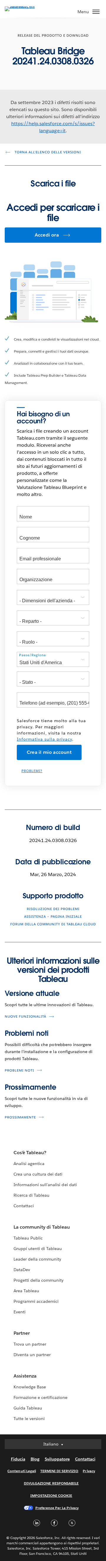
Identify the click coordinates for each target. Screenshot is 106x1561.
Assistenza (25, 1376)
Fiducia (18, 1459)
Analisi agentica (29, 1163)
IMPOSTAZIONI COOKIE (51, 1495)
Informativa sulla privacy (44, 739)
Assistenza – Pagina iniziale (53, 916)
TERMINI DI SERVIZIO (59, 1470)
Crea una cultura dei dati (38, 1174)
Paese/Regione (32, 655)
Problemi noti (27, 1033)
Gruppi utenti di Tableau (38, 1248)
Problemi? (31, 771)
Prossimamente (30, 1087)
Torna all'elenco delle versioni (47, 152)
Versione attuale (32, 993)
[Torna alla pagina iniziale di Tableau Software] (25, 6)
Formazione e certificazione (41, 1397)
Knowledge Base (30, 1387)
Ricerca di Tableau (31, 1195)
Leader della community (37, 1259)
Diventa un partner (32, 1354)
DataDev (22, 1269)
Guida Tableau (28, 1408)
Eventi (20, 1312)
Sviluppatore (57, 1459)
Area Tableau (26, 1290)
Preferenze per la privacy (57, 1507)
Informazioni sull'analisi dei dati (45, 1184)
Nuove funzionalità (25, 1016)
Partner (22, 1333)
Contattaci (24, 1205)
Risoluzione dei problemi (53, 909)
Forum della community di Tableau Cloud (53, 924)
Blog (35, 1459)
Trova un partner (30, 1344)
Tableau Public (28, 1238)
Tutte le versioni (29, 1418)
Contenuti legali (21, 1470)
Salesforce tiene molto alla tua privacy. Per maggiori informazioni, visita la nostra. (51, 730)
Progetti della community (39, 1280)
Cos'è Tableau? (30, 1153)
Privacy (89, 1470)
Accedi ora (47, 235)
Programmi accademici (36, 1301)
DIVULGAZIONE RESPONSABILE (51, 1483)
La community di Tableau (42, 1227)
